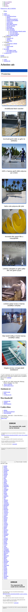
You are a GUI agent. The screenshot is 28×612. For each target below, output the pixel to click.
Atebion (8, 39)
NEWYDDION (7, 404)
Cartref (5, 13)
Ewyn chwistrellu (11, 30)
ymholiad (9, 377)
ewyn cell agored (14, 32)
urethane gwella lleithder (12, 20)
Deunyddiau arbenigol (12, 24)
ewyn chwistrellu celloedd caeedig (18, 31)
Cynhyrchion (7, 15)
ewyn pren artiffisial (14, 34)
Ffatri (8, 47)
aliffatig (8, 17)
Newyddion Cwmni (11, 50)
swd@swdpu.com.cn (9, 385)
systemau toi (9, 21)
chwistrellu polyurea (11, 16)
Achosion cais (10, 38)
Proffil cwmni (10, 46)
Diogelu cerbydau (11, 26)
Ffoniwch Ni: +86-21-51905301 (8, 8)
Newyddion (9, 40)
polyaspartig (9, 27)
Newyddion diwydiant (12, 51)
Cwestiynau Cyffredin (12, 43)
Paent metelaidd (10, 28)
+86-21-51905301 (8, 384)
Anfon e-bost (4, 418)
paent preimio (10, 23)
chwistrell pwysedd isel (12, 19)
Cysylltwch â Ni (7, 53)
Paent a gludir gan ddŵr (12, 35)
